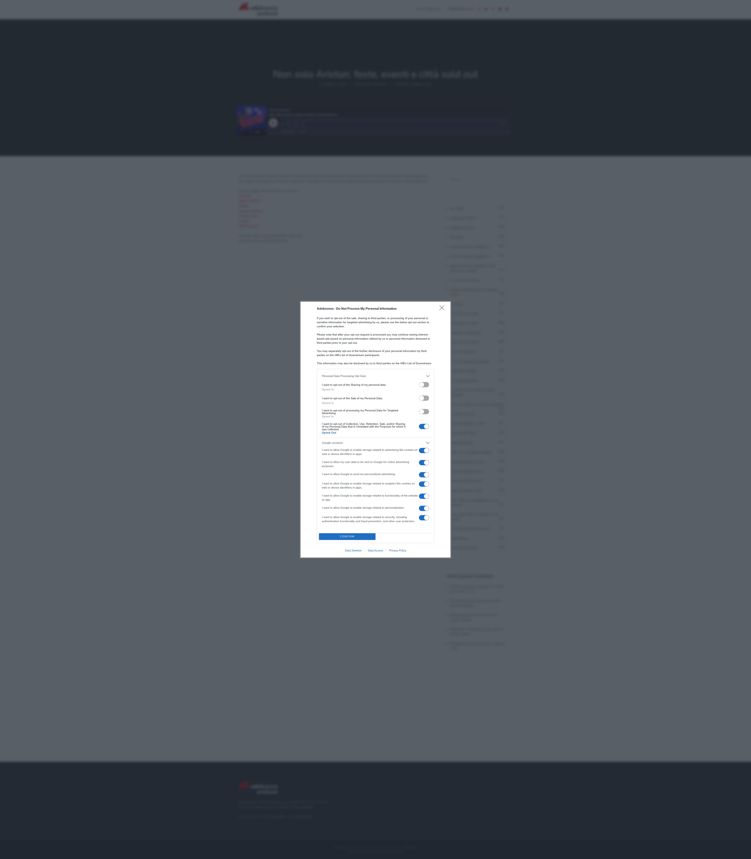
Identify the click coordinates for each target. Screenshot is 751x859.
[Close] (443, 309)
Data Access (375, 550)
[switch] (424, 384)
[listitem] (375, 376)
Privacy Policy (397, 550)
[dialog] (375, 429)
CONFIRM (347, 536)
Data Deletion (353, 550)
